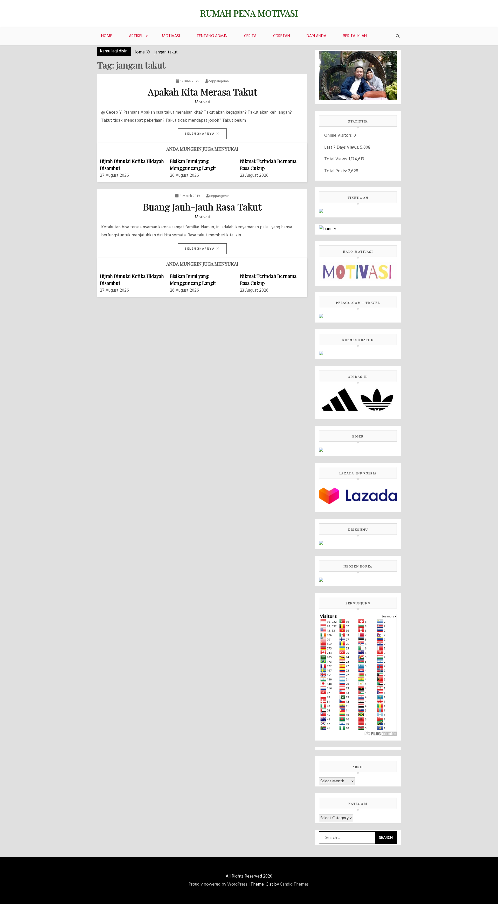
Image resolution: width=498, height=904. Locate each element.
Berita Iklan (355, 36)
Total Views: (336, 159)
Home (106, 36)
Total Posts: (336, 171)
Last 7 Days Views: (342, 147)
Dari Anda (316, 36)
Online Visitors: (339, 135)
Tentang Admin (212, 36)
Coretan (281, 36)
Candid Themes (294, 884)
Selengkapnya (200, 133)
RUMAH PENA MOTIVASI (249, 13)
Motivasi (171, 36)
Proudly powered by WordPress (218, 884)
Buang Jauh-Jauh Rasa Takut (202, 206)
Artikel (136, 36)
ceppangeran (218, 81)
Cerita (250, 36)
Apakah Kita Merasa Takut (202, 91)
